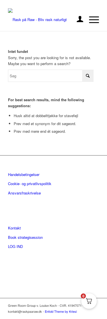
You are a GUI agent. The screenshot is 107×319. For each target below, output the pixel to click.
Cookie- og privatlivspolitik (29, 183)
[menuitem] (77, 19)
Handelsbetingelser (23, 174)
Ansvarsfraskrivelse (24, 193)
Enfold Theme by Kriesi (61, 311)
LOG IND (15, 246)
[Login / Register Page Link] (77, 19)
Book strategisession (25, 237)
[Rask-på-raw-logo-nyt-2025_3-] (44, 19)
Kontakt (14, 228)
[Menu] (91, 19)
